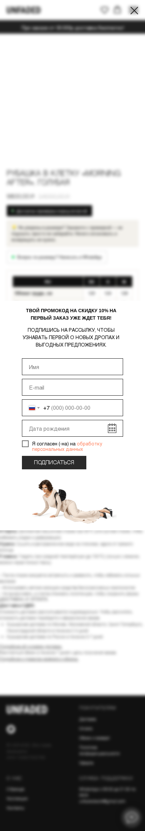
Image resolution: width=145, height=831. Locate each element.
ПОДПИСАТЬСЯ (54, 462)
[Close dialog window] (134, 10)
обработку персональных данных (67, 446)
